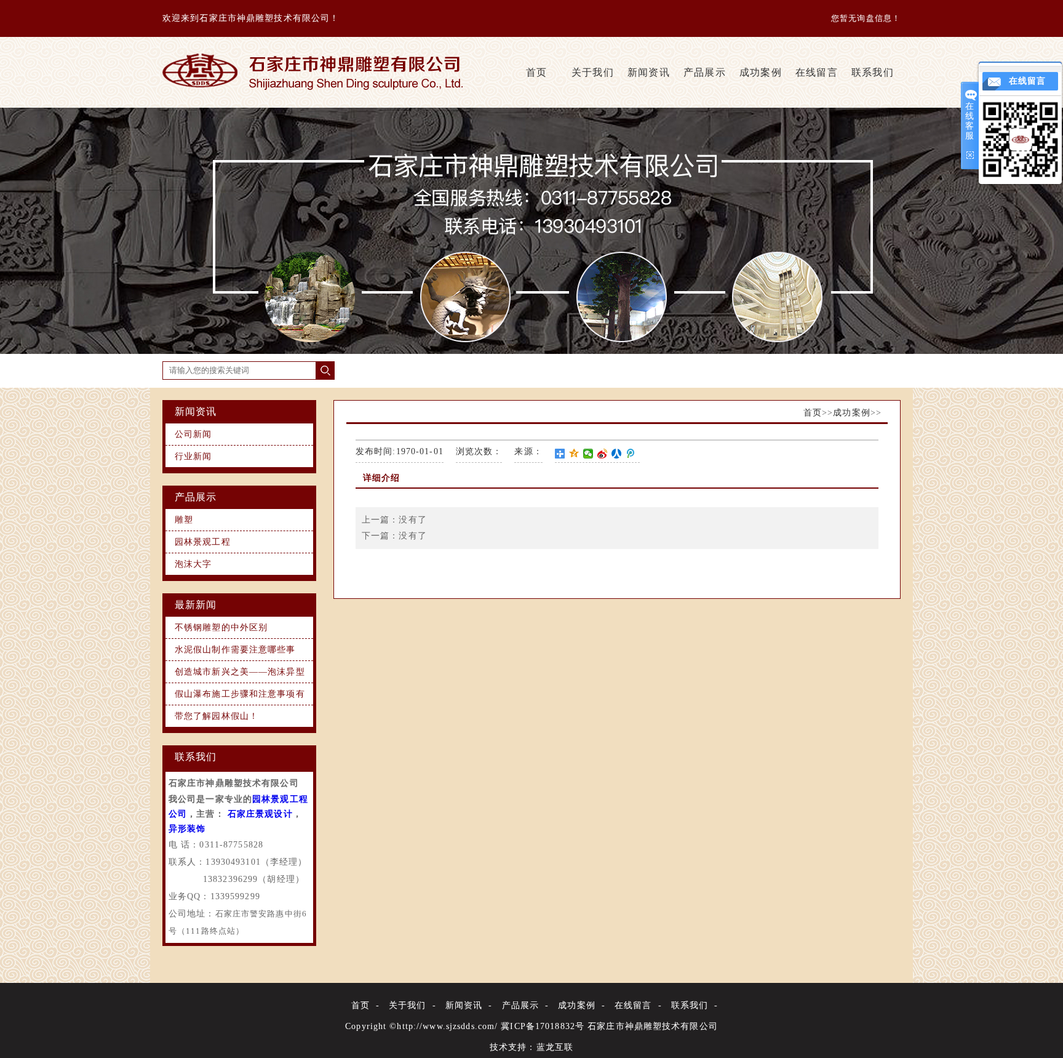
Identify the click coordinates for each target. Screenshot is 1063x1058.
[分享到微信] (588, 454)
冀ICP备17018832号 (542, 1026)
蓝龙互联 (554, 1047)
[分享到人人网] (616, 454)
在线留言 (816, 72)
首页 (536, 72)
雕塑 (184, 519)
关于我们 (592, 72)
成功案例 (760, 72)
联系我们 (872, 72)
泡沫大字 (193, 564)
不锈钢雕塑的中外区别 (221, 627)
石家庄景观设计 (260, 814)
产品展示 (704, 72)
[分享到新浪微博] (602, 454)
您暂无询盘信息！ (866, 18)
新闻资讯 (648, 72)
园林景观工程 (203, 542)
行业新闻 (193, 456)
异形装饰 (187, 828)
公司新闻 (193, 434)
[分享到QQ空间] (574, 454)
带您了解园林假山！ (216, 716)
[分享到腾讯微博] (631, 454)
